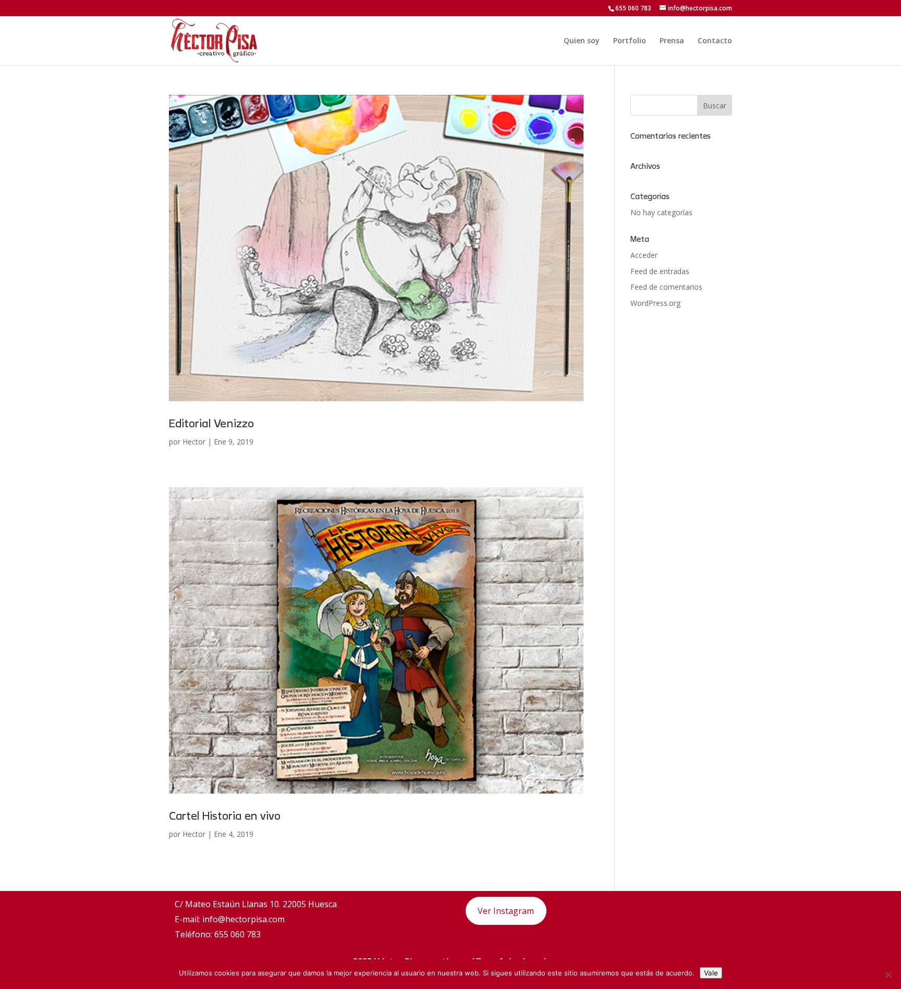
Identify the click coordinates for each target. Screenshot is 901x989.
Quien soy (582, 41)
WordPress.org (655, 303)
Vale (711, 973)
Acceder (644, 255)
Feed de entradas (659, 271)
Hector (193, 442)
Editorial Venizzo (211, 423)
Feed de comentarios (666, 287)
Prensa (672, 41)
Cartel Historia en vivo (225, 816)
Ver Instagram (506, 911)
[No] (888, 974)
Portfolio (629, 41)
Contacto (715, 41)
